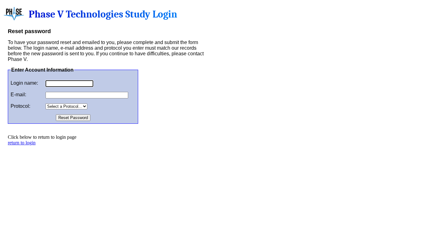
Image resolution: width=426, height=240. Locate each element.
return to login (22, 142)
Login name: (24, 83)
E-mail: (18, 94)
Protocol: (20, 106)
